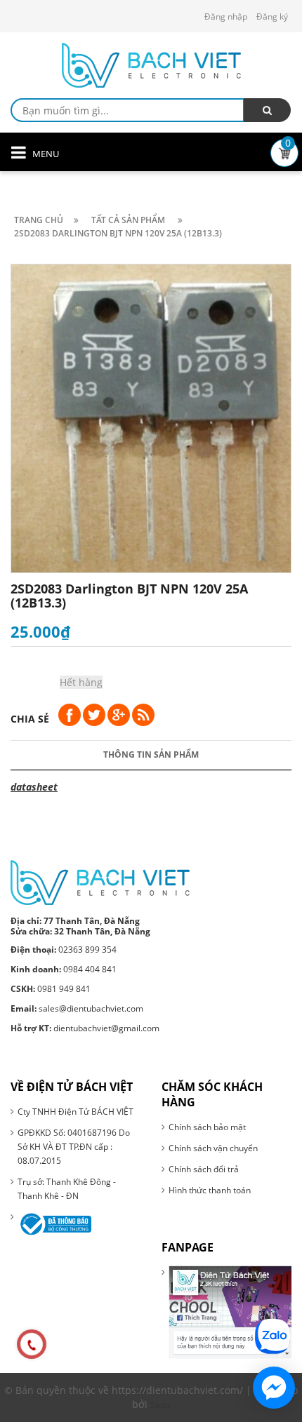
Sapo (160, 1405)
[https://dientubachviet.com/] (100, 881)
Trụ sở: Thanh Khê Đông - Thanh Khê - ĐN (67, 1189)
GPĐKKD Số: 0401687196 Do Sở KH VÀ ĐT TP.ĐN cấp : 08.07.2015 (74, 1147)
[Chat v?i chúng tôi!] (274, 1388)
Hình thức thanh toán (210, 1190)
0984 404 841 (64, 969)
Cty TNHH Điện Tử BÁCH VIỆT (75, 1112)
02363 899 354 (64, 949)
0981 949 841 (51, 989)
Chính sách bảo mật (207, 1127)
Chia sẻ (30, 718)
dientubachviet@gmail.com (85, 1028)
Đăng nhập (225, 16)
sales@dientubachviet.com (77, 1008)
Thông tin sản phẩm (151, 754)
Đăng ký (272, 16)
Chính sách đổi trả (204, 1169)
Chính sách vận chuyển (213, 1148)
